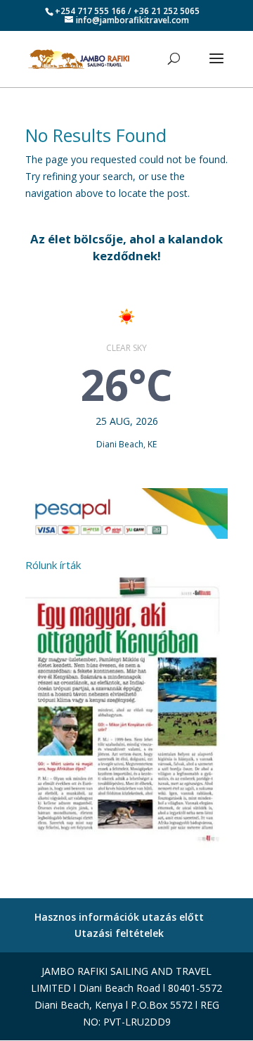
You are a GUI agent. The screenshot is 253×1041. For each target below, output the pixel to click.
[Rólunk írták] (126, 848)
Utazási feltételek (119, 933)
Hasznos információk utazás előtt (119, 917)
